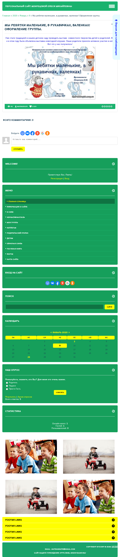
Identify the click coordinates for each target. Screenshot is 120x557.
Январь (23, 15)
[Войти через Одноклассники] (47, 133)
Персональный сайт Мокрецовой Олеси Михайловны (38, 6)
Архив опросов (25, 397)
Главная (6, 15)
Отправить (18, 149)
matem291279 (22, 106)
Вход (67, 178)
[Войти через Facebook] (32, 133)
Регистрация (57, 178)
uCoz (115, 546)
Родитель (13, 382)
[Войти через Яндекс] (37, 133)
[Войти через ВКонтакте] (27, 133)
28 (29, 357)
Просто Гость (15, 389)
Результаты (10, 397)
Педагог (12, 386)
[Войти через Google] (42, 133)
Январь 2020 (60, 332)
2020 (15, 15)
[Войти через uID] (22, 133)
